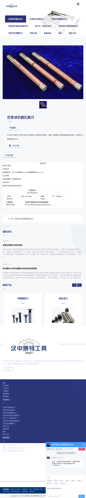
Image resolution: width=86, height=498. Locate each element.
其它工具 (72, 33)
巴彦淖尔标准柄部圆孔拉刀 (24, 218)
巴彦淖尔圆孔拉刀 (77, 13)
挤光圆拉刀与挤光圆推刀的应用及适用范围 (20, 268)
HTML (45, 496)
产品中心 (66, 13)
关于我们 (6, 385)
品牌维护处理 (38, 489)
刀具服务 (6, 391)
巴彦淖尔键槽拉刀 (15, 33)
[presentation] (74, 285)
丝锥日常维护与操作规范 (12, 245)
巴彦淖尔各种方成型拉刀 (18, 26)
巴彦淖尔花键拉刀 (37, 19)
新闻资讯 (6, 393)
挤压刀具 (33, 33)
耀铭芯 (32, 491)
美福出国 (25, 491)
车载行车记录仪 (15, 489)
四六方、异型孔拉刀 (43, 26)
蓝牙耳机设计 (15, 491)
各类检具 (47, 33)
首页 (58, 13)
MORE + (8, 369)
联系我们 (16, 145)
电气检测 (6, 491)
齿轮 (60, 33)
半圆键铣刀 (22, 298)
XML (40, 496)
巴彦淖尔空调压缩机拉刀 (68, 26)
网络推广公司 (27, 489)
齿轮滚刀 (63, 298)
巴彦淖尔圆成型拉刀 (59, 19)
